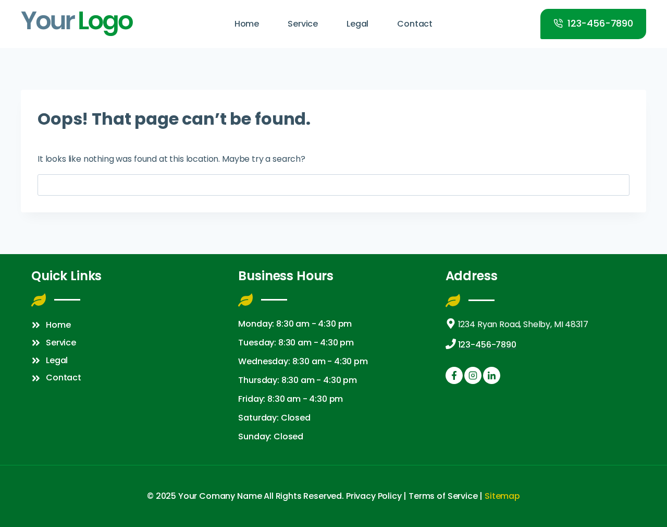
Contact (415, 24)
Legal (357, 24)
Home (246, 24)
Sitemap (502, 496)
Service (303, 24)
